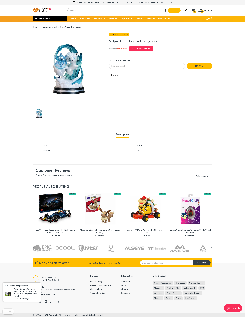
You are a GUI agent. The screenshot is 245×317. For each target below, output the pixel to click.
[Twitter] (40, 302)
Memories (158, 288)
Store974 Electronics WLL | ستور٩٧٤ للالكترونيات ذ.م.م (62, 315)
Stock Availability (141, 49)
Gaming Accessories (162, 283)
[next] (209, 213)
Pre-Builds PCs (173, 288)
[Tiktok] (51, 302)
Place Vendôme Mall (67, 290)
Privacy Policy (96, 281)
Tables (169, 298)
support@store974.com (44, 294)
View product (55, 211)
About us (125, 289)
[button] (165, 10)
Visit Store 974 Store (119, 34)
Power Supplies (173, 293)
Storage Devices (196, 283)
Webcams (158, 293)
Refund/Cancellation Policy (101, 285)
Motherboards (190, 288)
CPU (202, 288)
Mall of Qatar (51, 290)
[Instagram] (46, 302)
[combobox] (124, 10)
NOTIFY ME (199, 66)
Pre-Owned (190, 298)
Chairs (178, 298)
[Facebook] (34, 302)
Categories (126, 293)
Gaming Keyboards (192, 293)
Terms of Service (97, 293)
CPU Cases (180, 283)
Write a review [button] (202, 176)
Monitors (157, 298)
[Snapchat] (57, 302)
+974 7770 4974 (50, 279)
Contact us (125, 281)
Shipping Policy (96, 289)
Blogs (123, 285)
